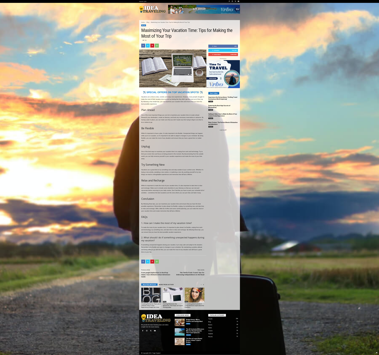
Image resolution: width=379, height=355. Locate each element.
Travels (210, 101)
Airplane (210, 333)
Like (235, 46)
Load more (223, 130)
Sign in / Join (142, 1)
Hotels (188, 323)
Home (143, 22)
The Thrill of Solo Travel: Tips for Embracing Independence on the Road (190, 274)
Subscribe (233, 54)
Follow (234, 50)
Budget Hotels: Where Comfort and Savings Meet (194, 320)
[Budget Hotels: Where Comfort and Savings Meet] (180, 322)
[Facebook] (229, 1)
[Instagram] (232, 1)
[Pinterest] (152, 46)
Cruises (211, 118)
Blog (148, 22)
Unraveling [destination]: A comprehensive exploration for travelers (194, 305)
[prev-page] (201, 284)
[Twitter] (235, 1)
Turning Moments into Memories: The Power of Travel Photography (173, 305)
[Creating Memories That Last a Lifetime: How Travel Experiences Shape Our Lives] (151, 295)
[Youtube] (238, 1)
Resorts (188, 335)
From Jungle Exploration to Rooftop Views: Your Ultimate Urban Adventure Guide (155, 275)
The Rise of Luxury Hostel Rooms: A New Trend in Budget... (194, 340)
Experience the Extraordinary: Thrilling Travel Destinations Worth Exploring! (222, 98)
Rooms (188, 344)
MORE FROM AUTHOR (166, 284)
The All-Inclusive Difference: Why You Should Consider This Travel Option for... (195, 331)
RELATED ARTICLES (149, 284)
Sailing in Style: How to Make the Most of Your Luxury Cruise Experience (222, 115)
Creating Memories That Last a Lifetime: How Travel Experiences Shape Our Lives (151, 305)
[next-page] (203, 284)
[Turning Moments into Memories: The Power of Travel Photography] (173, 295)
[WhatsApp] (157, 46)
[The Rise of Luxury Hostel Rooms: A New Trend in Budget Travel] (180, 341)
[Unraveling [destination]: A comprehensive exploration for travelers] (194, 295)
